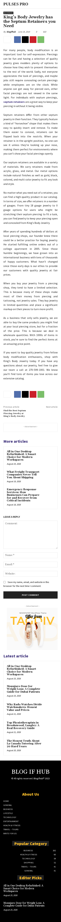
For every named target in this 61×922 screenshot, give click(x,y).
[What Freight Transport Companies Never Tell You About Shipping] (48, 476)
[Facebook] (17, 39)
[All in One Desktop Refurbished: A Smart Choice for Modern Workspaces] (48, 456)
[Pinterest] (33, 39)
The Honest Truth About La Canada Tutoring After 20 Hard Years (24, 743)
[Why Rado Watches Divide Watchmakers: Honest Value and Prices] (51, 709)
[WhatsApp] (40, 39)
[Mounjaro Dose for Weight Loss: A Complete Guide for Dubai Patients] (51, 691)
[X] (25, 39)
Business (8, 13)
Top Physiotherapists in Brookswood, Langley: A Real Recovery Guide (23, 725)
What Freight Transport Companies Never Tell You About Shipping (23, 474)
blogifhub (11, 31)
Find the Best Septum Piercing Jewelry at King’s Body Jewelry (14, 413)
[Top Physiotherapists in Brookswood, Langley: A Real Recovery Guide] (51, 727)
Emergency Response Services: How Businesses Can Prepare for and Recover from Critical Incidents (23, 495)
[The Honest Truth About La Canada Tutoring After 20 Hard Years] (51, 745)
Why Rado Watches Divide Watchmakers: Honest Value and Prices (24, 707)
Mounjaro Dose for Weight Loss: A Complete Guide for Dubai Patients (23, 689)
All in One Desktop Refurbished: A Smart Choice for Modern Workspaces (21, 456)
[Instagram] (30, 785)
